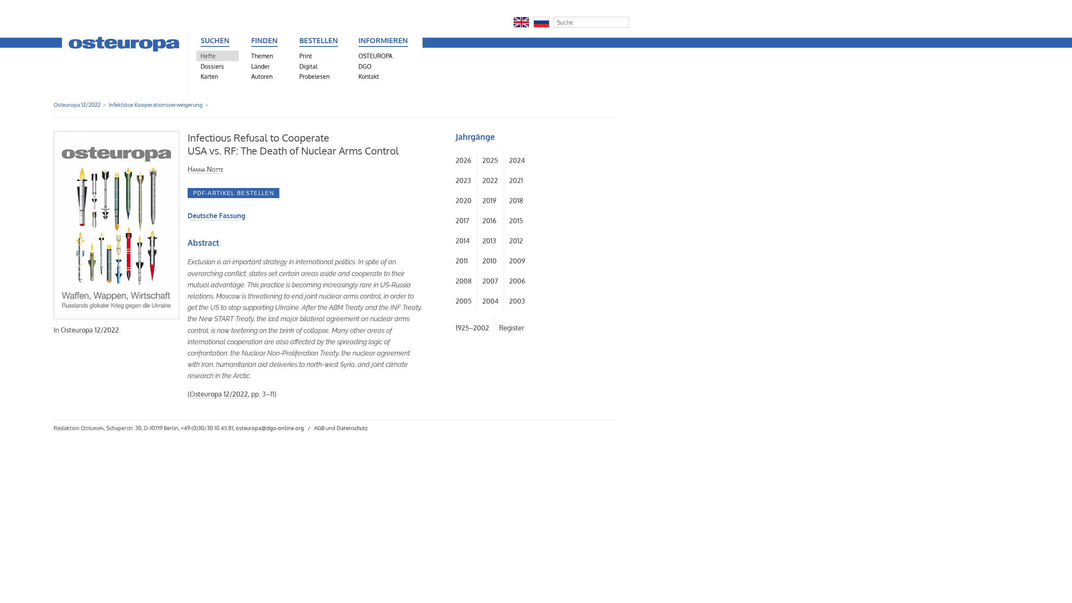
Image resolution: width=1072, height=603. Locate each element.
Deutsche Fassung (216, 215)
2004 (490, 301)
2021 (516, 180)
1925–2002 (472, 328)
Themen (262, 55)
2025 (490, 160)
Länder (260, 66)
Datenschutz (352, 428)
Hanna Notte (205, 169)
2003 (517, 301)
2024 (517, 160)
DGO (364, 66)
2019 (489, 200)
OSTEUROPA (375, 55)
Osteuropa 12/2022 (77, 104)
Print (305, 55)
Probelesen (314, 76)
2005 (464, 301)
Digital (308, 66)
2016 (489, 220)
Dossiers (212, 66)
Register (511, 328)
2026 (463, 160)
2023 (463, 180)
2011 (462, 261)
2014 (462, 241)
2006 (517, 281)
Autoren (262, 76)
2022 (490, 180)
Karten (209, 76)
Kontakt (368, 76)
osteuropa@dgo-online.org (270, 428)
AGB (319, 428)
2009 (517, 261)
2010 (489, 261)
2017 (462, 220)
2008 (464, 281)
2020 (464, 200)
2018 (516, 200)
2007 (490, 281)
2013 (489, 241)
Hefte (208, 55)
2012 (516, 241)
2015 (516, 220)
